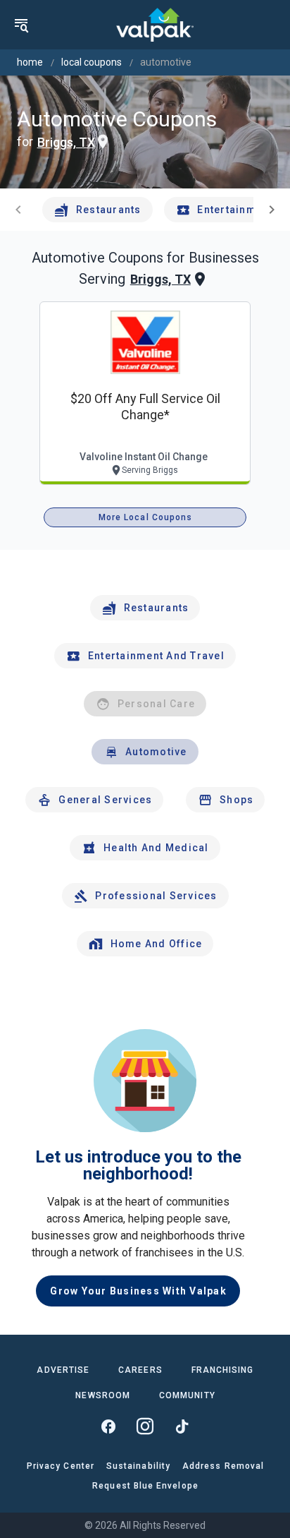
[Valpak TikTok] (181, 1426)
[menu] (21, 25)
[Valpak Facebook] (108, 1426)
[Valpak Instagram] (145, 1426)
